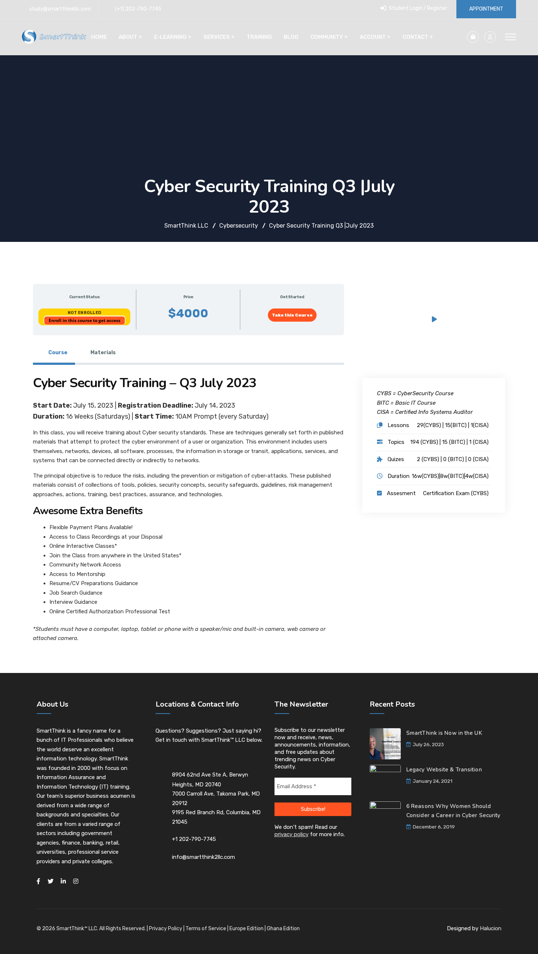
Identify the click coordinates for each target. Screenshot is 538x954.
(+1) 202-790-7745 (138, 9)
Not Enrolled (84, 312)
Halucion (490, 928)
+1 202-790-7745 (194, 839)
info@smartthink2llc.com (203, 857)
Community (326, 37)
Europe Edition (246, 928)
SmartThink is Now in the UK (444, 733)
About (128, 37)
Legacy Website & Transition (444, 769)
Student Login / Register (417, 8)
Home (99, 37)
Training (259, 37)
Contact (415, 37)
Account (373, 37)
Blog (291, 37)
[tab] (54, 353)
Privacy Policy (165, 928)
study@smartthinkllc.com (60, 9)
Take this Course (292, 315)
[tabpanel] (188, 512)
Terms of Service (206, 928)
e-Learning (170, 37)
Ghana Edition (283, 928)
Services (216, 37)
